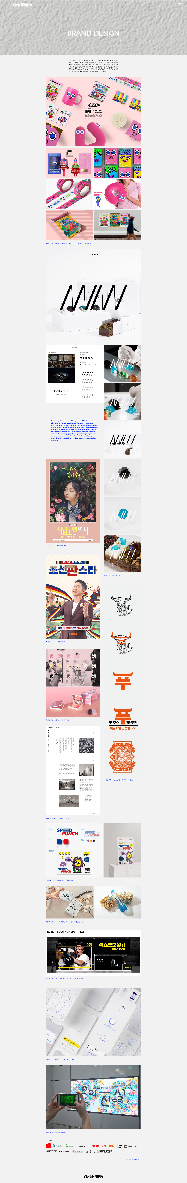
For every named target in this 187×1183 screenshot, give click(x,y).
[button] (179, 5)
